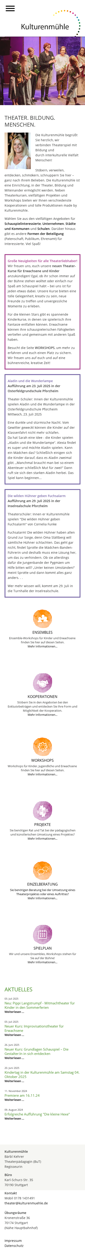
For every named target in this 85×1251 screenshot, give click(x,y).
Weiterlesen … (14, 1012)
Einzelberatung (42, 884)
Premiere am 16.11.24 (22, 1095)
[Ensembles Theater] (42, 627)
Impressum (13, 1240)
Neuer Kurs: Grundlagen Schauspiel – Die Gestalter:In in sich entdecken (36, 1051)
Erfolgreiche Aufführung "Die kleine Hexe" (37, 1114)
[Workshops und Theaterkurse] (42, 755)
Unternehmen (53, 223)
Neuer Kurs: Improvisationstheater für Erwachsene (34, 1028)
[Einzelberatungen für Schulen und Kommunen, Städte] (42, 879)
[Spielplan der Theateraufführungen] (42, 943)
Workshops (42, 760)
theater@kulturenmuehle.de (26, 1203)
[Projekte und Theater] (42, 819)
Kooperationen (42, 696)
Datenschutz (14, 1245)
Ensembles (42, 632)
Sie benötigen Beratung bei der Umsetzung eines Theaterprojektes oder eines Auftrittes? (42, 892)
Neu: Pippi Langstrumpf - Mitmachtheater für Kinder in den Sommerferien (40, 1005)
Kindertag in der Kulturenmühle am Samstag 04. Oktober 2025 (42, 1074)
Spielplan (43, 948)
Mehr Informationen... (42, 646)
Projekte (42, 824)
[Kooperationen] (42, 691)
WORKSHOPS (45, 348)
